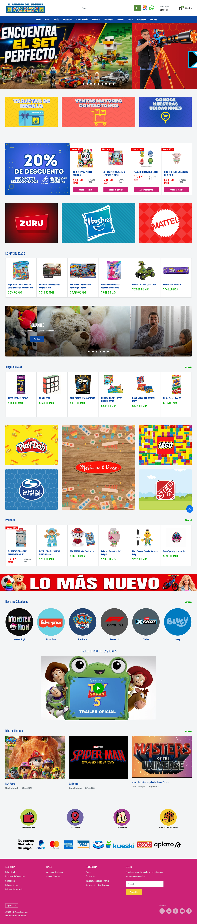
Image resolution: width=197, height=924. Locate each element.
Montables (108, 19)
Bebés (56, 19)
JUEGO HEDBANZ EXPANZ (18, 397)
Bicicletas (96, 19)
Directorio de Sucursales (15, 876)
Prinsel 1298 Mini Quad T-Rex (144, 284)
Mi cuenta (164, 9)
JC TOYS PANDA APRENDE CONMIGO (83, 173)
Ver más (153, 19)
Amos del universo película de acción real (150, 782)
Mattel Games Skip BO (172, 397)
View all (188, 520)
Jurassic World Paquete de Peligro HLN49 (49, 286)
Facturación (90, 876)
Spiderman (73, 783)
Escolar (120, 19)
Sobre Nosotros (11, 872)
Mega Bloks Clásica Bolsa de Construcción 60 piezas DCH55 (20, 286)
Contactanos (10, 880)
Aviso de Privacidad (53, 876)
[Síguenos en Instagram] (175, 911)
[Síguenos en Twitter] (169, 911)
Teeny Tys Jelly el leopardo (174, 551)
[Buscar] (137, 8)
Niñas (38, 19)
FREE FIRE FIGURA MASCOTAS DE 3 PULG (176, 173)
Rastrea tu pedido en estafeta (97, 880)
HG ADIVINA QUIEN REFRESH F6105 (143, 399)
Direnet (23, 915)
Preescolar (67, 19)
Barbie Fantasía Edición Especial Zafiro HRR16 (110, 286)
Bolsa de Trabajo (11, 885)
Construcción (82, 19)
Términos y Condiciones (55, 872)
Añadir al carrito (85, 189)
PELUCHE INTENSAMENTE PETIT (146, 171)
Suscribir (134, 892)
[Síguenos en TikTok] (189, 911)
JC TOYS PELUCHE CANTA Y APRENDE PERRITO (114, 173)
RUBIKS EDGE (44, 397)
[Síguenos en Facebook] (162, 911)
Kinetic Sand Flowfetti (172, 284)
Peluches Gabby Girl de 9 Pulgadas (111, 553)
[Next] (191, 170)
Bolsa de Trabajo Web (13, 889)
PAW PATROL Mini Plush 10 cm (82, 551)
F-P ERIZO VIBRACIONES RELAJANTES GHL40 (17, 553)
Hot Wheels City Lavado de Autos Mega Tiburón (80, 286)
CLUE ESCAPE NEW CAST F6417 (82, 397)
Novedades (141, 19)
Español (9, 905)
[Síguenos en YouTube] (182, 911)
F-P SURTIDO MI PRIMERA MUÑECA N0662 (49, 553)
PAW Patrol (10, 783)
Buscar (88, 872)
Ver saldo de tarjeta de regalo (97, 885)
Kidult (130, 19)
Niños (47, 19)
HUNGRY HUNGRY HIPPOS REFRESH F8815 (111, 399)
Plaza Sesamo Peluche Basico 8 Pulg (145, 553)
